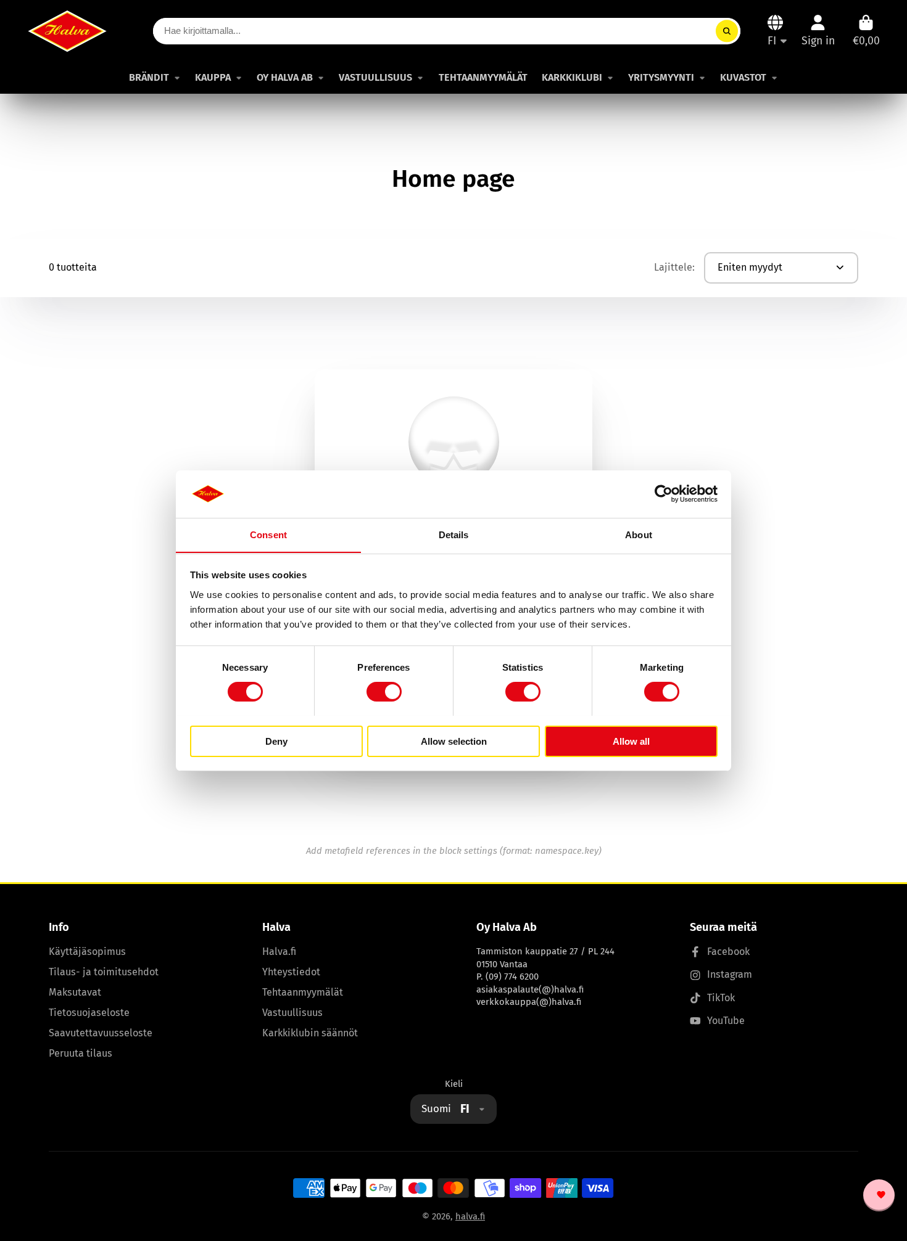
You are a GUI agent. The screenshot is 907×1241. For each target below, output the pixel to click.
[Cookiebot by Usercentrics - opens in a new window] (664, 494)
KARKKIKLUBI (572, 77)
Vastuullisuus (292, 1012)
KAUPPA (213, 77)
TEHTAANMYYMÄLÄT (483, 77)
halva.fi (470, 1216)
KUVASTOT (743, 77)
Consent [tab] (268, 534)
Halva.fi (279, 951)
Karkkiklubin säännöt (310, 1033)
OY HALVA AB (285, 77)
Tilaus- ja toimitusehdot (104, 972)
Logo (67, 31)
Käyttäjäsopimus (87, 951)
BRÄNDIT (149, 77)
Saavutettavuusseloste (100, 1033)
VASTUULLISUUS (375, 77)
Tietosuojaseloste (89, 1012)
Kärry (866, 30)
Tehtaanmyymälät (302, 992)
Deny (276, 740)
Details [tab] (454, 534)
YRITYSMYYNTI (661, 77)
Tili (818, 30)
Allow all (631, 740)
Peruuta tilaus (80, 1053)
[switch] (384, 692)
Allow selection (454, 740)
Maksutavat (75, 992)
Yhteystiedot (291, 972)
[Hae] (726, 31)
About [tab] (638, 534)
